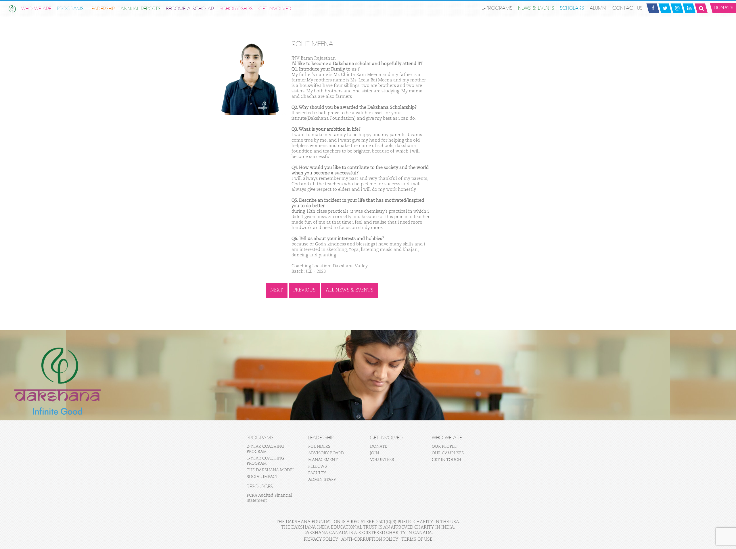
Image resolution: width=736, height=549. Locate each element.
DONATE (378, 447)
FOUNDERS (319, 447)
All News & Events (349, 290)
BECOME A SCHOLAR (190, 9)
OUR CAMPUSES (448, 453)
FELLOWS (317, 466)
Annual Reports (140, 9)
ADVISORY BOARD (326, 453)
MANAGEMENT (323, 460)
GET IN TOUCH (446, 460)
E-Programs (497, 8)
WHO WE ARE (36, 9)
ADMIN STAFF (322, 480)
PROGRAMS (70, 9)
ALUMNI (598, 8)
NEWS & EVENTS (536, 8)
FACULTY (317, 473)
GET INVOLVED (274, 9)
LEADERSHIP (102, 9)
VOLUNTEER (382, 460)
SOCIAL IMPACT (262, 477)
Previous (304, 290)
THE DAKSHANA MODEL (271, 470)
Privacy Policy (321, 539)
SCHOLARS (572, 8)
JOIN (374, 453)
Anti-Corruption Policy (369, 539)
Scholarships (236, 9)
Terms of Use (416, 539)
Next (276, 290)
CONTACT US (627, 8)
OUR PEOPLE (444, 447)
